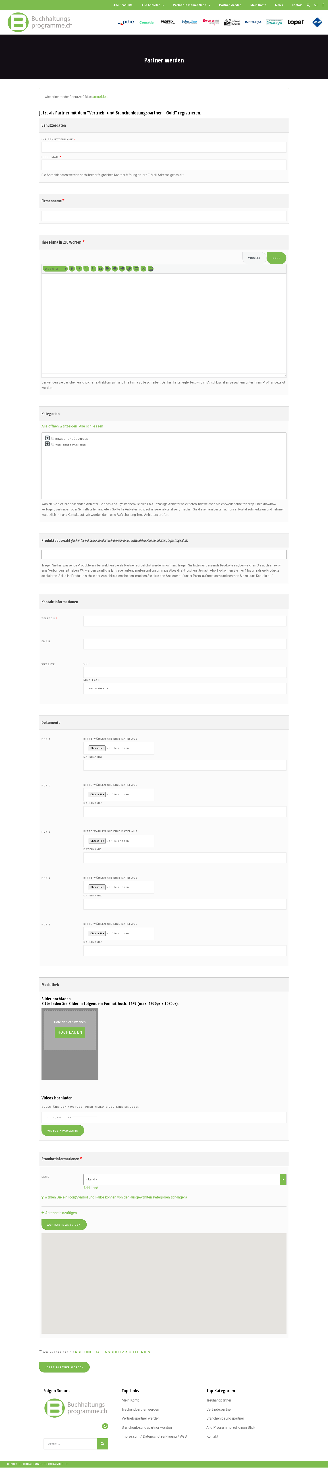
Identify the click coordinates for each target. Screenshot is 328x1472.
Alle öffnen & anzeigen (59, 426)
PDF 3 (46, 832)
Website (48, 664)
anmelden (100, 97)
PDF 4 (46, 878)
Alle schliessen (91, 426)
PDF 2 (46, 785)
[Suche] (102, 1443)
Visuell (254, 258)
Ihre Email (51, 157)
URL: (87, 664)
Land (46, 1177)
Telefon (49, 618)
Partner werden (230, 5)
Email (46, 641)
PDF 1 (46, 739)
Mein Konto (258, 5)
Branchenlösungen (71, 438)
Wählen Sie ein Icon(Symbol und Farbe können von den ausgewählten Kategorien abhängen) (115, 1197)
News (279, 5)
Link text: (92, 680)
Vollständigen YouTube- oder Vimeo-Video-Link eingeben (91, 1107)
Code (276, 258)
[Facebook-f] (323, 5)
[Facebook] (105, 1426)
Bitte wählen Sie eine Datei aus (110, 739)
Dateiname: (92, 757)
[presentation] (55, 269)
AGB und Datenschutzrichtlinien (113, 1352)
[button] (55, 269)
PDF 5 (46, 924)
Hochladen (70, 1032)
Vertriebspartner (70, 444)
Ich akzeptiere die (96, 1352)
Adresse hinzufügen (60, 1213)
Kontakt (297, 5)
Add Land (90, 1188)
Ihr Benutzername (58, 139)
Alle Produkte (123, 5)
